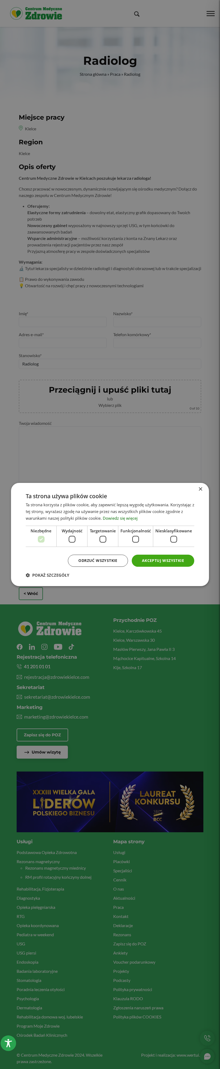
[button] (47, 575)
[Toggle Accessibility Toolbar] (8, 1043)
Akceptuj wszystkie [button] (163, 560)
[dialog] (110, 534)
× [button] (200, 489)
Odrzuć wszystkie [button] (97, 560)
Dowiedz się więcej (120, 518)
